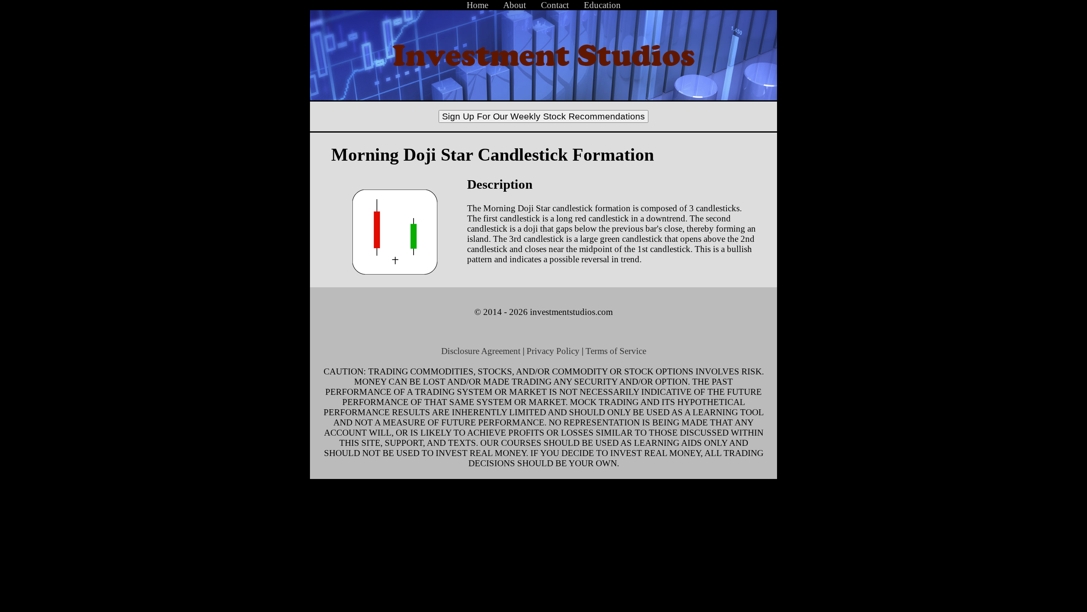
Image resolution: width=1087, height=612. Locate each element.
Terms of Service (616, 351)
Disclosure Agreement (481, 351)
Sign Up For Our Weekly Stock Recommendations (543, 116)
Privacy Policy (553, 351)
